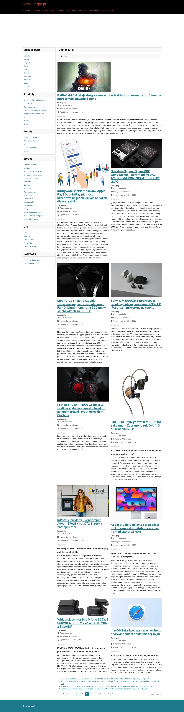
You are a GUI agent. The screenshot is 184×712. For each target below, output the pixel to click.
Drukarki (27, 168)
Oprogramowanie (30, 107)
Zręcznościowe (30, 246)
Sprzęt (37, 10)
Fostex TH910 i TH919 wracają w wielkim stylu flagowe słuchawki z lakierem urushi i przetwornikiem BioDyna (81, 410)
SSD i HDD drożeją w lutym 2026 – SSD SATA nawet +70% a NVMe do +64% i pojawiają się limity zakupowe (105, 679)
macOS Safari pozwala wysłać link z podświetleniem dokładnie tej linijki (136, 632)
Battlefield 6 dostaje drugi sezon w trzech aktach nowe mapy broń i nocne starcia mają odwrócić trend (109, 97)
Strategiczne (29, 239)
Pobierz (62, 10)
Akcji (25, 233)
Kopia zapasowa (30, 137)
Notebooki (28, 188)
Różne (26, 124)
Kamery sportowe (31, 178)
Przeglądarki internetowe (34, 114)
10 (82, 694)
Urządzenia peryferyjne (33, 212)
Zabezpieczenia (30, 148)
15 (104, 694)
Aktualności (27, 10)
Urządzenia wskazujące (33, 216)
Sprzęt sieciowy (30, 205)
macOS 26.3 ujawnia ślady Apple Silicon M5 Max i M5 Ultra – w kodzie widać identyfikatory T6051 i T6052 (104, 689)
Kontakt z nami (29, 706)
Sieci (25, 117)
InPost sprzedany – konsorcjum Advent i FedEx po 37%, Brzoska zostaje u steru (79, 523)
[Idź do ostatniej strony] (112, 694)
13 (95, 694)
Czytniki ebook (30, 165)
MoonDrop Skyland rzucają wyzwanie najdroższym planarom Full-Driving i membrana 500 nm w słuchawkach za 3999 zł (81, 306)
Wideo (26, 120)
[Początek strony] (180, 708)
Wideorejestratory (31, 219)
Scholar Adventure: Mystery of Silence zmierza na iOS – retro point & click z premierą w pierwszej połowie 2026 (106, 686)
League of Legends (31, 260)
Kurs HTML (28, 103)
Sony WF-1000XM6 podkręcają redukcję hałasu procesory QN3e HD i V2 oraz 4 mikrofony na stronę (136, 304)
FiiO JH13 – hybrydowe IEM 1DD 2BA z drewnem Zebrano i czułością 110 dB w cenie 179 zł (136, 425)
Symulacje (28, 243)
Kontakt (110, 10)
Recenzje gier (29, 263)
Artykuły (46, 10)
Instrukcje (94, 10)
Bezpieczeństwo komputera (35, 100)
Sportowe (28, 236)
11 (87, 694)
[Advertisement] (92, 30)
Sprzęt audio (29, 202)
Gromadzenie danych (32, 171)
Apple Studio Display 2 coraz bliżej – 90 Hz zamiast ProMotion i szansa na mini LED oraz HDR (136, 528)
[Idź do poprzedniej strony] (63, 694)
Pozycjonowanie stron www (35, 110)
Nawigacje (28, 185)
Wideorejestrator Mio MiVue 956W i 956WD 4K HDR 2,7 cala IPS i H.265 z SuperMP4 (82, 623)
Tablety (26, 209)
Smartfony (28, 195)
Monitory (27, 182)
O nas (102, 10)
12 (91, 694)
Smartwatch (28, 199)
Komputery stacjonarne (33, 175)
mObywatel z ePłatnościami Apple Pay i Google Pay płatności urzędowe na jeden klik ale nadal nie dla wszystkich (82, 196)
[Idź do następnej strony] (109, 694)
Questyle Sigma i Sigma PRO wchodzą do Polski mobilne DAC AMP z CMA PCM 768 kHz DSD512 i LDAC (135, 176)
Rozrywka (72, 10)
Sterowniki (83, 10)
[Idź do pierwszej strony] (59, 694)
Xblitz (54, 10)
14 (100, 694)
